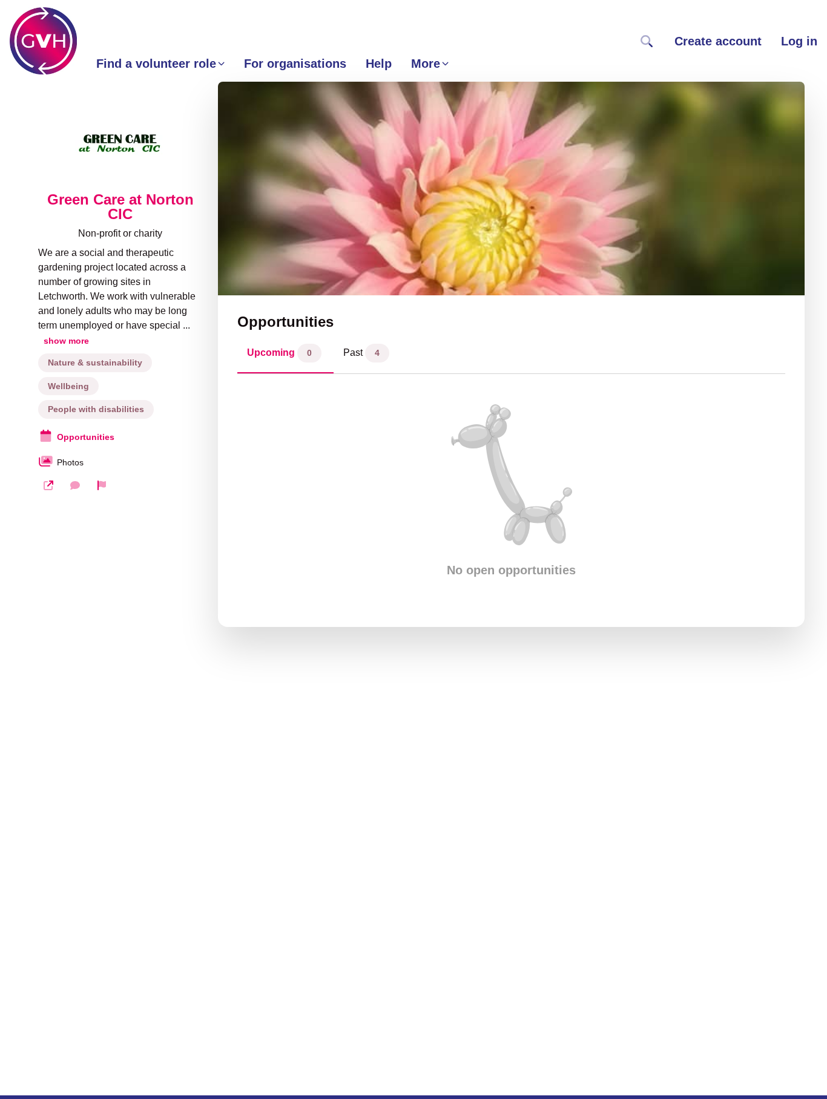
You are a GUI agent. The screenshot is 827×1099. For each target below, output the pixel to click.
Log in (799, 41)
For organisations (295, 63)
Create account (718, 41)
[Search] (646, 41)
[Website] (48, 485)
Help (379, 63)
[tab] (285, 356)
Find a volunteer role (156, 63)
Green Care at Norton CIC (120, 206)
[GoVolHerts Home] (43, 41)
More (425, 63)
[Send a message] (75, 485)
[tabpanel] (511, 491)
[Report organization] (101, 485)
